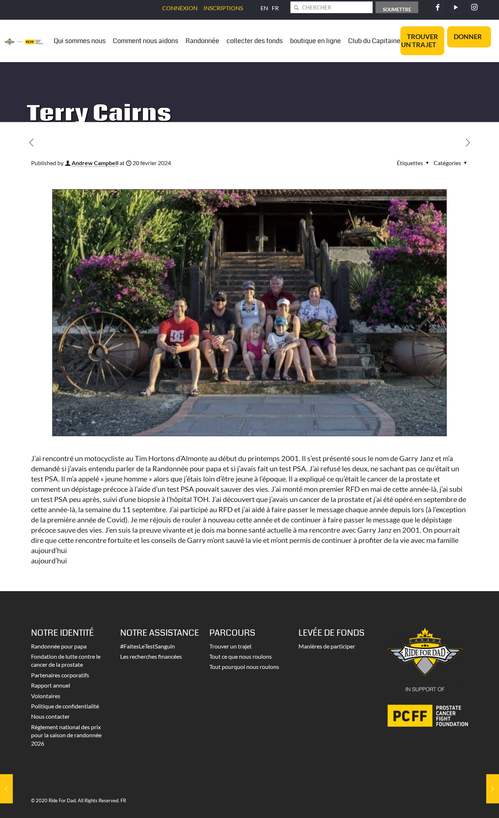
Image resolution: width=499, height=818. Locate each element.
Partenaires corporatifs (60, 674)
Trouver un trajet (230, 646)
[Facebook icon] (437, 7)
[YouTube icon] (456, 7)
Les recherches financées (151, 656)
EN (264, 7)
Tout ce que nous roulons (240, 656)
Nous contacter (50, 716)
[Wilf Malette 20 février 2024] (492, 788)
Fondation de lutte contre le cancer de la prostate (65, 660)
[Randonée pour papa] (23, 41)
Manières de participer (326, 646)
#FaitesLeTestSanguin (147, 646)
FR (275, 7)
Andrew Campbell (95, 162)
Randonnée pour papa (59, 646)
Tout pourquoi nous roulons (244, 666)
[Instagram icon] (474, 7)
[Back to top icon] (464, 803)
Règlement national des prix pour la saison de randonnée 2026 (66, 735)
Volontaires (45, 695)
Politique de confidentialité (65, 706)
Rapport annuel (50, 685)
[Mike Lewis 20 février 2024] (6, 788)
